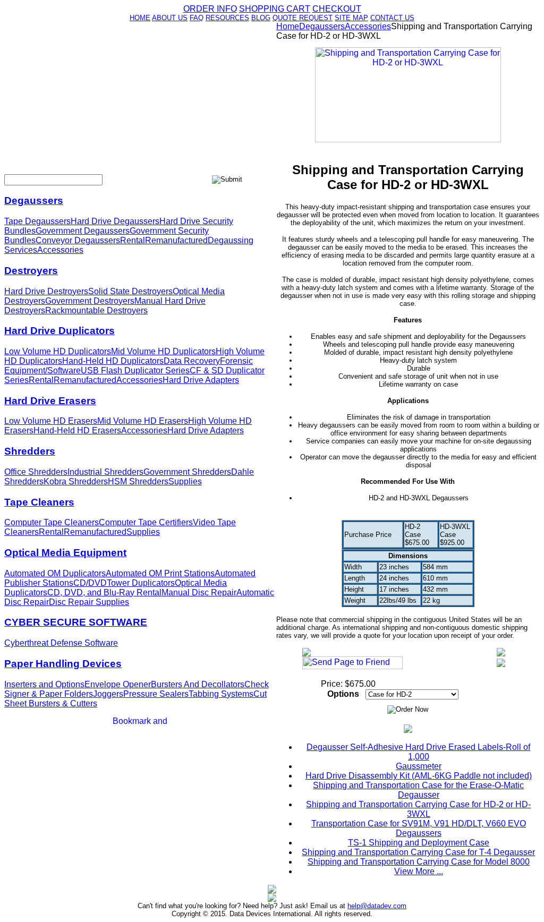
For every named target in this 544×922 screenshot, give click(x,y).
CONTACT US (392, 18)
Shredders (29, 451)
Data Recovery (192, 360)
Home (287, 26)
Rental (132, 240)
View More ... (418, 871)
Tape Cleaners (39, 502)
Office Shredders (35, 471)
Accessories (60, 249)
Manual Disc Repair (199, 592)
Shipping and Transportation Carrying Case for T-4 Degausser (418, 852)
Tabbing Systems (221, 693)
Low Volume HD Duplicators (57, 351)
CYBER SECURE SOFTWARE (75, 622)
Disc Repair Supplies (89, 602)
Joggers (108, 693)
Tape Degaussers (37, 221)
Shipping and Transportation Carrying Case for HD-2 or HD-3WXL (418, 809)
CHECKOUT (336, 8)
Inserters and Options (44, 684)
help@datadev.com (376, 906)
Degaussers (33, 200)
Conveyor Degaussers (78, 240)
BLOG (260, 18)
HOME (140, 18)
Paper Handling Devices (63, 663)
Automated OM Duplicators (55, 573)
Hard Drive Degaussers (115, 221)
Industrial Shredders (105, 471)
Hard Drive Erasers (50, 400)
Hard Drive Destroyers (46, 291)
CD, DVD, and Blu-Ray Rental (104, 592)
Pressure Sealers (156, 693)
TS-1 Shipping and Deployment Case (418, 842)
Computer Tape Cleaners (51, 522)
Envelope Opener (117, 684)
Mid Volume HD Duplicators (163, 351)
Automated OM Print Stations (160, 573)
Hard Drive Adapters (201, 380)
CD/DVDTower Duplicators (124, 582)
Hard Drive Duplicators (59, 330)
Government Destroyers (89, 300)
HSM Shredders (138, 481)
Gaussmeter (418, 766)
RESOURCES (227, 18)
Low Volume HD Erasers (50, 420)
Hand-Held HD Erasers (77, 430)
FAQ (196, 18)
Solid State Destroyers (130, 291)
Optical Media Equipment (65, 552)
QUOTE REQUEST (303, 18)
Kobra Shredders (76, 481)
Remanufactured (176, 240)
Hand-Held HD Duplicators (113, 360)
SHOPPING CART (274, 8)
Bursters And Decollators (197, 684)
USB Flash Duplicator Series (135, 370)
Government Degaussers (83, 230)
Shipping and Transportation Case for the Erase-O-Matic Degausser (418, 790)
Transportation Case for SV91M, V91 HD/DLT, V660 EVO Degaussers (418, 828)
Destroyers (31, 270)
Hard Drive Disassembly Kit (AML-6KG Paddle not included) (418, 775)
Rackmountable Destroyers (96, 310)
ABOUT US (170, 18)
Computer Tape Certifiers (146, 522)
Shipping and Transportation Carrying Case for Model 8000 (419, 861)
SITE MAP (351, 18)
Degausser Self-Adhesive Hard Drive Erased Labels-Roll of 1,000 (418, 751)
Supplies (185, 481)
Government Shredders (187, 471)
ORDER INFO (210, 8)
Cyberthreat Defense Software (61, 642)
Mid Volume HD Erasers (142, 420)
